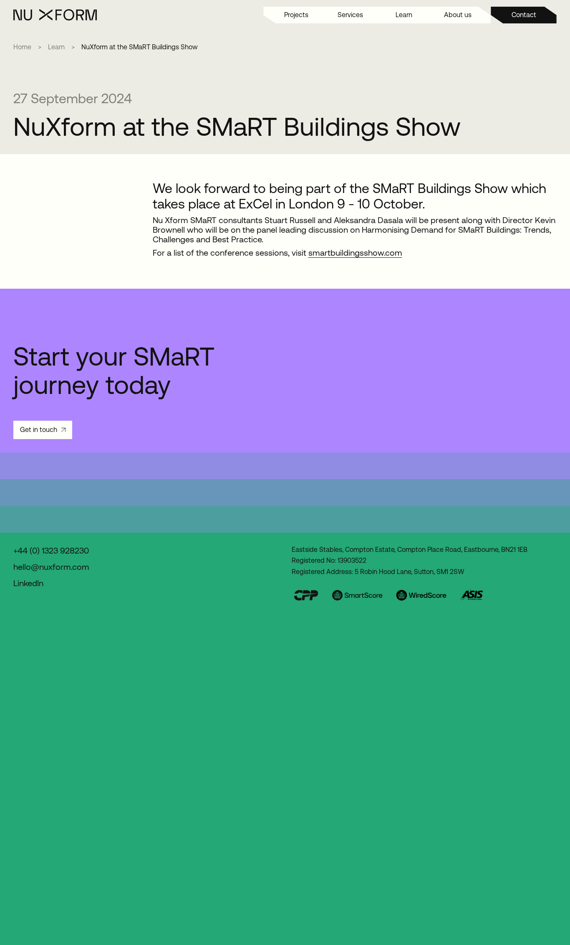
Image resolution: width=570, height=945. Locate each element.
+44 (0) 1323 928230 (51, 551)
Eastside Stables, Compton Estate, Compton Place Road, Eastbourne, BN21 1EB (409, 550)
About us (458, 15)
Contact (524, 15)
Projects (296, 15)
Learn (404, 15)
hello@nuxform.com (51, 567)
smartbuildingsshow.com (355, 253)
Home (22, 47)
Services (350, 15)
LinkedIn (28, 583)
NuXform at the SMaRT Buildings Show (139, 47)
